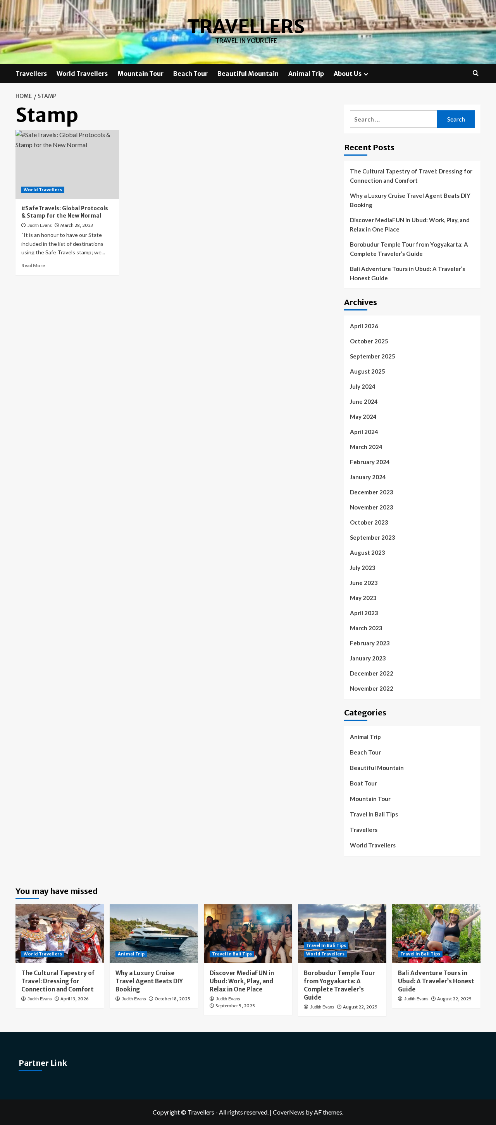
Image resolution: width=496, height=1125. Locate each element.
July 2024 (362, 386)
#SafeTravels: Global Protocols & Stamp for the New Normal (64, 212)
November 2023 (371, 507)
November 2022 (371, 688)
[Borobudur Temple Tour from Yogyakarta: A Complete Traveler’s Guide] (342, 933)
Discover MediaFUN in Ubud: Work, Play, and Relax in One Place (410, 224)
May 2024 (363, 416)
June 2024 (364, 401)
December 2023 (371, 492)
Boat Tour (363, 783)
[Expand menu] (366, 74)
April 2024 (364, 431)
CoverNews (289, 1112)
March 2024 (366, 446)
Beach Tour (190, 73)
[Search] (475, 73)
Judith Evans (40, 225)
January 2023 (368, 658)
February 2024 (370, 461)
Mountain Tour (140, 73)
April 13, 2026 (74, 999)
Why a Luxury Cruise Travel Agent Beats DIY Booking (410, 200)
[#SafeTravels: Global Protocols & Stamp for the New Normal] (67, 164)
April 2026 (364, 325)
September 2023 (372, 537)
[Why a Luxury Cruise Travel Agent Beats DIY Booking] (154, 933)
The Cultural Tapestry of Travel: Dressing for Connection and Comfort (411, 176)
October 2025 (369, 341)
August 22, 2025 (360, 1007)
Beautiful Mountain (248, 73)
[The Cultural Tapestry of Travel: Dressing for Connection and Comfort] (60, 933)
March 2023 (366, 627)
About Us (348, 73)
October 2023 (369, 522)
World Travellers (82, 73)
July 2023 (362, 567)
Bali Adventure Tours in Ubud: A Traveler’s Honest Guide (407, 273)
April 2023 (364, 612)
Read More (33, 265)
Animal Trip (306, 73)
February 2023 (370, 643)
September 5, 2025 (235, 1005)
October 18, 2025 (172, 999)
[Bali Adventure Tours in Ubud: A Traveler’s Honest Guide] (436, 933)
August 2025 (367, 371)
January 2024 (368, 476)
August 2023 (367, 552)
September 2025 (372, 356)
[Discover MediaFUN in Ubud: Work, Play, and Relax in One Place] (248, 933)
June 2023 (364, 582)
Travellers (246, 26)
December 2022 (371, 673)
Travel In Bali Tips (374, 814)
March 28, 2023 (76, 225)
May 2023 (363, 597)
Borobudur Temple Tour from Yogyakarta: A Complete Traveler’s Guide (409, 249)
